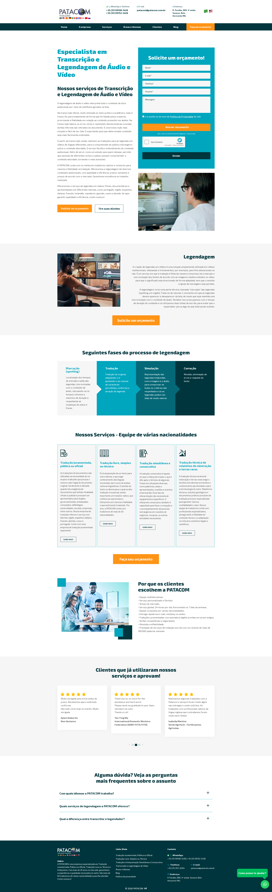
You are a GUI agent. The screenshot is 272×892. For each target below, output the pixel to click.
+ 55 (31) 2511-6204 (176, 868)
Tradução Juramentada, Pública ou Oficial (134, 855)
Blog (175, 27)
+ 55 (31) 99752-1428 (117, 13)
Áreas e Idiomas (132, 27)
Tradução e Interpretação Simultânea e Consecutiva (139, 862)
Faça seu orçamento (136, 559)
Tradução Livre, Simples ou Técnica (131, 859)
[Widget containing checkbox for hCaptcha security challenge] (163, 142)
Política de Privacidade (181, 116)
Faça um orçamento (200, 27)
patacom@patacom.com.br (151, 10)
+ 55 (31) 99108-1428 (117, 10)
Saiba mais (68, 539)
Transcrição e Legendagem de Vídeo (132, 866)
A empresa (85, 27)
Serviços (107, 27)
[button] (132, 745)
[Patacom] (75, 13)
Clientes (157, 27)
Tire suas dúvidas (109, 208)
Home (64, 27)
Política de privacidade (126, 876)
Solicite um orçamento (75, 208)
